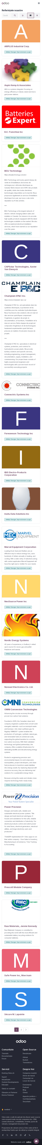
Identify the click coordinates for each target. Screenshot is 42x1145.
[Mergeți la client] (21, 31)
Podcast (26, 1087)
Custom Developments (10, 1082)
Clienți (25, 1092)
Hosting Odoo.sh (8, 1073)
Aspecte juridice (29, 1096)
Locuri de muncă (29, 1081)
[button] (39, 3)
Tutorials (5, 1053)
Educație (5, 1085)
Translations (27, 1062)
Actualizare (6, 1079)
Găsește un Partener (9, 1092)
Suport (4, 1077)
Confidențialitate (29, 1099)
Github (25, 1057)
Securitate (26, 1101)
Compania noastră (30, 1073)
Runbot (25, 1060)
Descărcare (27, 1053)
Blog (24, 1090)
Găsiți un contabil (8, 1088)
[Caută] (14, 15)
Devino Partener (8, 1095)
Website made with (18, 1142)
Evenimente (27, 1085)
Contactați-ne (28, 1078)
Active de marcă (29, 1076)
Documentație (7, 1056)
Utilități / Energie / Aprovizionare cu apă (18, 52)
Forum (4, 1059)
